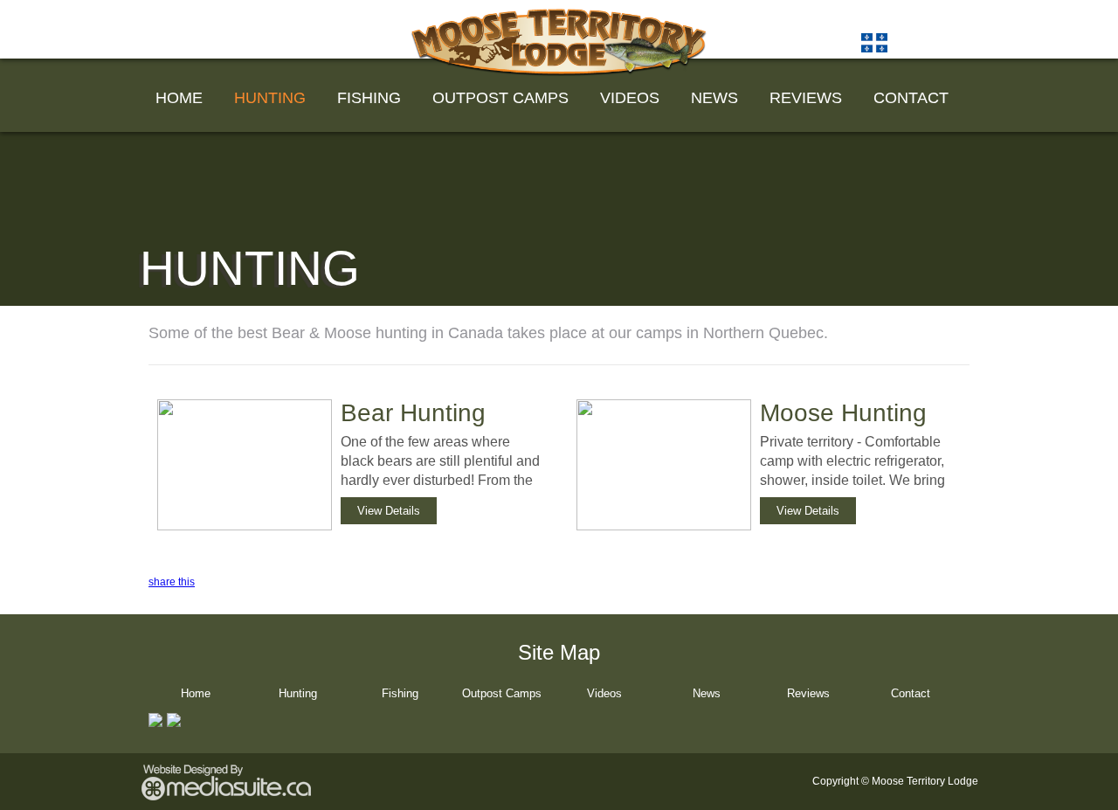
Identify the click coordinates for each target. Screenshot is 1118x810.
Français (926, 41)
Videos (629, 98)
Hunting (270, 98)
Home (179, 98)
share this (171, 582)
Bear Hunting (413, 412)
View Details (388, 510)
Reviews (805, 98)
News (714, 98)
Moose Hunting (843, 412)
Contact (911, 98)
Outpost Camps (500, 98)
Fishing (369, 98)
